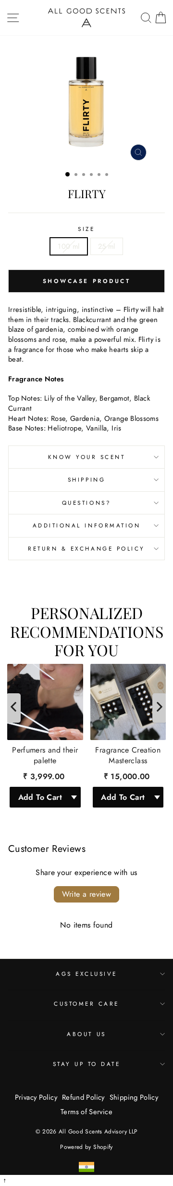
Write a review (86, 894)
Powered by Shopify (86, 1147)
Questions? (86, 503)
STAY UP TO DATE (87, 1064)
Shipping (86, 479)
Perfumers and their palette (45, 755)
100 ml (68, 246)
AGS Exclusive (86, 974)
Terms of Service (86, 1111)
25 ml (106, 246)
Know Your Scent (86, 457)
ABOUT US (86, 1034)
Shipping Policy (134, 1097)
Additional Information (87, 525)
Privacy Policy (36, 1097)
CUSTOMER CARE (86, 1003)
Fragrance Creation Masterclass (128, 755)
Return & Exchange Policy (86, 548)
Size (86, 229)
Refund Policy (83, 1097)
